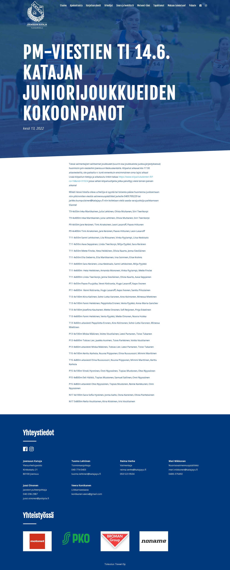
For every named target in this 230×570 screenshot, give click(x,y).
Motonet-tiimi (143, 6)
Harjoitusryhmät (93, 6)
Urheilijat (108, 6)
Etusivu (63, 6)
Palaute (192, 6)
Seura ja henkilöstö (125, 6)
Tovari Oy (120, 564)
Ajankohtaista (76, 6)
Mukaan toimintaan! (177, 6)
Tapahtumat (158, 6)
